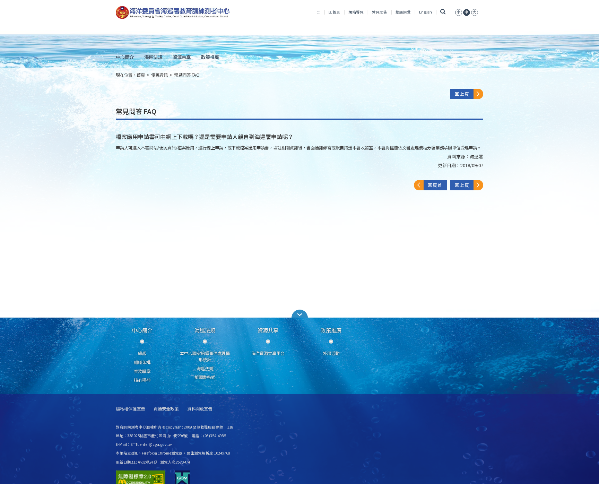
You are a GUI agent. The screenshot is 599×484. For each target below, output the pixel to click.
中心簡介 (125, 56)
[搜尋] (442, 12)
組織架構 (142, 362)
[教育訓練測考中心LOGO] (173, 12)
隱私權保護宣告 (130, 409)
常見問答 (379, 12)
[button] (299, 314)
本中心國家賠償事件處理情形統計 (205, 356)
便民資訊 (159, 75)
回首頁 (334, 12)
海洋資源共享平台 (268, 353)
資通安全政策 (166, 409)
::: (318, 12)
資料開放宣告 (199, 409)
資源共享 (182, 56)
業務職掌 (142, 371)
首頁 (141, 75)
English (425, 12)
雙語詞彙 (403, 12)
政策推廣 (210, 56)
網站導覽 (356, 12)
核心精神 (142, 380)
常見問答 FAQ (187, 75)
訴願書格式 (204, 377)
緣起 (142, 353)
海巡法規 (153, 56)
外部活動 (331, 353)
